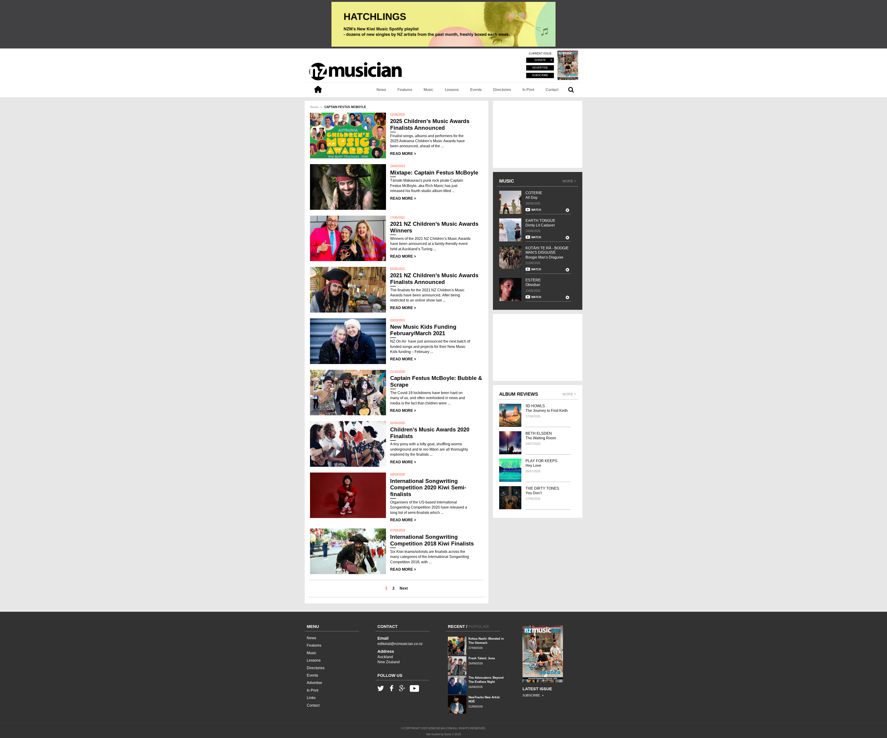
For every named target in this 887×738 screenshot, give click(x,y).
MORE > (569, 181)
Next (404, 588)
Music (428, 90)
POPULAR (478, 626)
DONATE (540, 60)
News (381, 90)
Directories (502, 90)
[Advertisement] (537, 134)
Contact (552, 90)
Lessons (452, 90)
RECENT (456, 626)
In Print (528, 90)
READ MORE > (403, 154)
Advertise (314, 683)
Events (476, 90)
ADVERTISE (540, 67)
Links (311, 698)
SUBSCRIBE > (533, 695)
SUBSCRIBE (540, 75)
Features (405, 90)
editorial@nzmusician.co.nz (400, 644)
